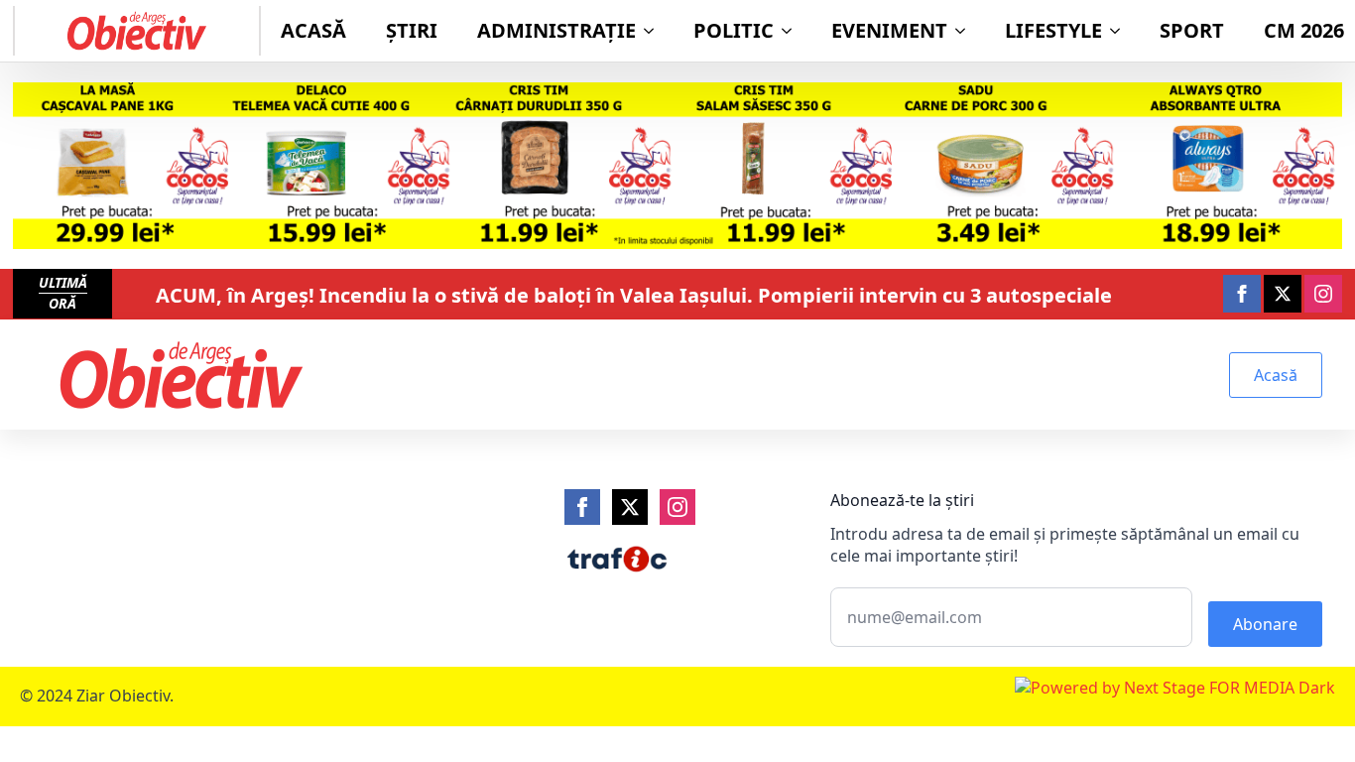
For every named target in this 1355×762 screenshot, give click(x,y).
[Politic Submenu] (792, 31)
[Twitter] (630, 507)
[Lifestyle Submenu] (1121, 31)
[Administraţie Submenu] (655, 31)
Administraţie (556, 30)
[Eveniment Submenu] (966, 31)
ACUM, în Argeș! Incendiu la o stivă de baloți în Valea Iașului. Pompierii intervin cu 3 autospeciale (634, 296)
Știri (411, 30)
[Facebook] (582, 507)
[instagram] (1323, 294)
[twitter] (1282, 294)
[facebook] (1242, 294)
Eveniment (889, 30)
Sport (1192, 30)
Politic (733, 30)
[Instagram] (677, 507)
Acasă (313, 30)
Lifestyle (1053, 30)
